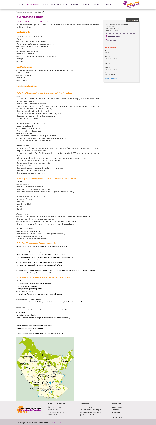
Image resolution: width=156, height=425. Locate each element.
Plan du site (115, 410)
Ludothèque (85, 4)
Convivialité (74, 4)
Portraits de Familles (89, 415)
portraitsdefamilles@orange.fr (92, 410)
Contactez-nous (117, 418)
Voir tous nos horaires (111, 78)
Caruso (53, 423)
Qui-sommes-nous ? (33, 4)
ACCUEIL (21, 4)
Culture (65, 4)
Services (45, 4)
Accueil (20, 12)
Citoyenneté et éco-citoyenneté (102, 4)
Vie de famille (55, 4)
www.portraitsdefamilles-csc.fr (92, 412)
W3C (60, 423)
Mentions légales (117, 407)
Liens (113, 415)
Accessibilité (116, 412)
